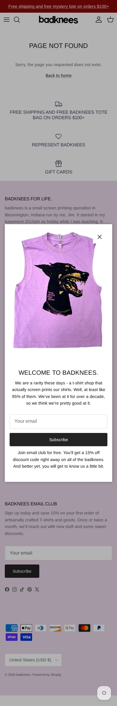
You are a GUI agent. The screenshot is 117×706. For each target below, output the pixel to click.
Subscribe (58, 439)
